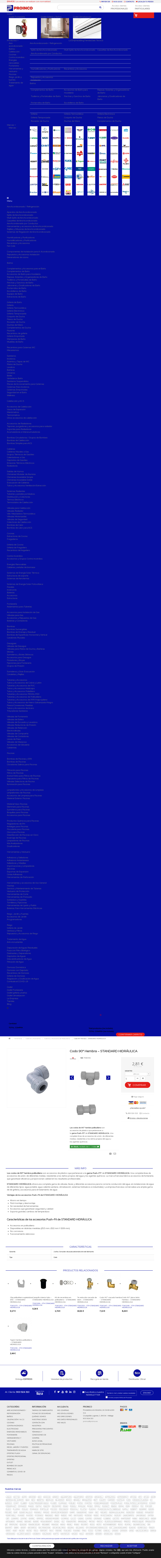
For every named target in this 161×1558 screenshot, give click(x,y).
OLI (63, 1521)
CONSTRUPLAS (116, 1503)
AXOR (153, 1497)
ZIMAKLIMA (108, 1534)
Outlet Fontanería (17, 16)
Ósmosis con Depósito (17, 970)
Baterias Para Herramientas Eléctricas (24, 908)
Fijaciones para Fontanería (19, 663)
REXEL (69, 1524)
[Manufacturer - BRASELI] (80, 138)
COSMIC (152, 1503)
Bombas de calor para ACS (19, 527)
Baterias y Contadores (17, 620)
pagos (10, 1475)
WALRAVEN (47, 1534)
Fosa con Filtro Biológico (18, 950)
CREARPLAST (11, 1506)
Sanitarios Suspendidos (18, 381)
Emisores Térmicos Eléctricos (20, 463)
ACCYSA (17, 1497)
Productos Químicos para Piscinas (23, 820)
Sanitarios (11, 356)
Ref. (81, 1058)
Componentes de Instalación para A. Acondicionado (54, 74)
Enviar (147, 1392)
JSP (7, 1518)
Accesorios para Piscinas (18, 815)
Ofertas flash (13, 1453)
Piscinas (13, 74)
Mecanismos (13, 350)
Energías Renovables (16, 564)
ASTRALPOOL (110, 1497)
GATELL (126, 1509)
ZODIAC (117, 1534)
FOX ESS (54, 1509)
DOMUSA (81, 1506)
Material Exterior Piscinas (18, 798)
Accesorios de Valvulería (18, 744)
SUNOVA (132, 1528)
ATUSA (146, 1497)
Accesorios (12, 595)
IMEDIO (64, 1515)
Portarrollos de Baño (16, 288)
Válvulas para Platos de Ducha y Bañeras (26, 649)
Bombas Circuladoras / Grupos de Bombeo (27, 437)
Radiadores (12, 465)
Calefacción (14, 51)
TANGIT (151, 1528)
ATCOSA (133, 1497)
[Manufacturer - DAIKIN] (34, 153)
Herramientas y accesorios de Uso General (27, 883)
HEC (97, 1512)
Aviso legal (37, 1441)
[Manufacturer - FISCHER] (57, 161)
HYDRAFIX (39, 1515)
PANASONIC (82, 1521)
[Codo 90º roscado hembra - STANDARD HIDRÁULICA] (111, 1284)
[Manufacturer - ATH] (126, 130)
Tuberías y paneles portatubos (21, 494)
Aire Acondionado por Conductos (22, 223)
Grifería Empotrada (16, 336)
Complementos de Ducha (19, 327)
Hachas (10, 885)
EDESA (121, 1506)
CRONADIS (22, 1506)
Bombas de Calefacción (18, 440)
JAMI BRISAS (141, 1515)
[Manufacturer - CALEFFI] (103, 138)
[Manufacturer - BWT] (91, 138)
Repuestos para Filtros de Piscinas (23, 778)
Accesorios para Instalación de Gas (23, 612)
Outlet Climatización (82, 16)
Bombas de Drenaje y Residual (21, 632)
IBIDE (57, 1515)
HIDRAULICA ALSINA (116, 1512)
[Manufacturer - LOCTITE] (103, 184)
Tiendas (10, 1001)
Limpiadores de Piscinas (18, 840)
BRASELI (77, 1500)
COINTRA (88, 1503)
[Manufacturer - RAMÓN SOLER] (114, 192)
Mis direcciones (64, 1416)
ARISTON (89, 1497)
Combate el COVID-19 (17, 981)
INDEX (96, 1515)
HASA (91, 1512)
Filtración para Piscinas (17, 770)
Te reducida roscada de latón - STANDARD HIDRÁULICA (87, 1299)
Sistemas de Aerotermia (18, 578)
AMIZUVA (47, 1497)
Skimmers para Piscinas (18, 806)
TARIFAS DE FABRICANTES (42, 1410)
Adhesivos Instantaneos (18, 860)
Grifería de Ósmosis (16, 976)
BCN (33, 1500)
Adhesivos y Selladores (17, 857)
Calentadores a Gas (16, 457)
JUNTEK (24, 1518)
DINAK (65, 1506)
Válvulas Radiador (15, 511)
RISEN (76, 1524)
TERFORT (43, 1531)
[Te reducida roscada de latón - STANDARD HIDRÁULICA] (88, 1284)
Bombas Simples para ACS (19, 443)
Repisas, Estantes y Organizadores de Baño (27, 277)
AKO (40, 1497)
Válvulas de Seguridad (17, 519)
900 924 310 (105, 2)
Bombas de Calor (15, 525)
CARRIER (111, 1500)
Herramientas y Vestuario (18, 852)
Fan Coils (101, 70)
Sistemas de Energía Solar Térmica (23, 572)
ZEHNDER (89, 1534)
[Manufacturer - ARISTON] (103, 130)
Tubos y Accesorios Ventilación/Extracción (26, 485)
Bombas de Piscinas (16, 761)
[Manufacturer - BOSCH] (68, 138)
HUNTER (29, 1515)
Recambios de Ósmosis (18, 973)
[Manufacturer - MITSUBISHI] (126, 184)
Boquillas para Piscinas (17, 812)
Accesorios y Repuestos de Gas (21, 618)
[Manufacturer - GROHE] (80, 169)
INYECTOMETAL (107, 1515)
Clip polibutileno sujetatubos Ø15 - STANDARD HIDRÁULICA (21, 1299)
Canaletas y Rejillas (15, 674)
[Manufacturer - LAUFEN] (91, 184)
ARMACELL (99, 1497)
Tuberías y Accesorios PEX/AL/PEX (23, 694)
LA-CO (73, 1518)
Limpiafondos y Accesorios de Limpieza (25, 790)
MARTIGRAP (126, 1518)
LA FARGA (65, 1518)
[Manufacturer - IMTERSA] (68, 177)
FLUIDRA (16, 1509)
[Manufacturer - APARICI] (80, 130)
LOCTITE (116, 1518)
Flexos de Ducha (15, 319)
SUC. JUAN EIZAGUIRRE (118, 1528)
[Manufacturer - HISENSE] (126, 169)
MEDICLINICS (144, 1518)
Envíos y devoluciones (139, 1118)
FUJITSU (83, 1509)
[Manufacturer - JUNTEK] (34, 184)
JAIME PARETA (128, 1515)
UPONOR (123, 1531)
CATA (129, 1500)
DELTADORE (56, 1506)
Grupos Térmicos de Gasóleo (20, 454)
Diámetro (129, 1071)
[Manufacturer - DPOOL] (103, 153)
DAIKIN (31, 1506)
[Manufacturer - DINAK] (68, 153)
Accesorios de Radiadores (19, 423)
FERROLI (135, 1506)
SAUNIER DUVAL (139, 1524)
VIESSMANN (10, 1534)
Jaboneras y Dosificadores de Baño (23, 285)
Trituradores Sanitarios (17, 711)
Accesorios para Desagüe (19, 657)
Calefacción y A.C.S (15, 401)
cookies (35, 1447)
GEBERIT (134, 1509)
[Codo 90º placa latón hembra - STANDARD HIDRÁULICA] (133, 1284)
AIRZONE (32, 1497)
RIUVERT (84, 1524)
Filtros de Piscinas (15, 773)
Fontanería (14, 65)
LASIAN (81, 1518)
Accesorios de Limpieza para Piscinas (24, 795)
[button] (12, 40)
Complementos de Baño (18, 271)
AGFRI (24, 1497)
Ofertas (10, 1459)
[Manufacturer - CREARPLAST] (126, 146)
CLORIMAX (63, 1503)
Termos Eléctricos (15, 499)
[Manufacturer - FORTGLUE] (103, 161)
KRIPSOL (40, 1518)
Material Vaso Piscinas (17, 804)
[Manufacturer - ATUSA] (34, 138)
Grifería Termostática (16, 308)
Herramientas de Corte (17, 894)
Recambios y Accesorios (18, 243)
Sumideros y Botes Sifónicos (20, 654)
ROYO (120, 1524)
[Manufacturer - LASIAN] (80, 184)
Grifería (10, 305)
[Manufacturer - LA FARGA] (57, 184)
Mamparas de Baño (16, 339)
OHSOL (57, 1521)
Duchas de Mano (15, 325)
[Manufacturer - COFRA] (68, 146)
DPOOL (97, 1506)
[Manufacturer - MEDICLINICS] (114, 184)
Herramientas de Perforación (20, 877)
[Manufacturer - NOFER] (45, 192)
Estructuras (12, 598)
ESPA (128, 1506)
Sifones (10, 651)
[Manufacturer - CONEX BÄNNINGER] (91, 146)
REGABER (46, 1524)
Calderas (11, 449)
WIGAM (75, 1534)
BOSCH (69, 1500)
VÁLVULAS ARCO (142, 1531)
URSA (131, 1531)
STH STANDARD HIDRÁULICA (96, 1528)
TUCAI (90, 1531)
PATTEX (92, 1521)
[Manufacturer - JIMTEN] (114, 177)
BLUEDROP (60, 1500)
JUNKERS (15, 1518)
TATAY (8, 1531)
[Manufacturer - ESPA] (126, 153)
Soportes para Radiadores (19, 429)
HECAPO (104, 1512)
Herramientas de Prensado (19, 897)
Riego (9, 925)
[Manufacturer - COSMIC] (114, 146)
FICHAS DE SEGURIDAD (41, 1413)
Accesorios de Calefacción (19, 406)
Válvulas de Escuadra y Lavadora (22, 722)
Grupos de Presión (15, 666)
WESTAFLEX (65, 1534)
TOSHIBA (76, 1531)
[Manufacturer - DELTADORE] (57, 153)
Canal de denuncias (41, 1453)
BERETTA (40, 1500)
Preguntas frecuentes (42, 1429)
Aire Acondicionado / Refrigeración (46, 43)
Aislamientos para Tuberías (19, 606)
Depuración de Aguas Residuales (22, 947)
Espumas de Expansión (18, 871)
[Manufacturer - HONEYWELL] (34, 177)
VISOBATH (37, 1534)
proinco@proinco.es (90, 1421)
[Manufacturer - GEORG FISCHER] (57, 169)
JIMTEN (150, 1515)
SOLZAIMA (80, 1528)
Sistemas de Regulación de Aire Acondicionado (52, 61)
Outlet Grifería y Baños (51, 16)
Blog (9, 1004)
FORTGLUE (44, 1509)
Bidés (9, 375)
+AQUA (9, 1497)
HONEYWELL (11, 1515)
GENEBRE (143, 1509)
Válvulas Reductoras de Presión (21, 725)
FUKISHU (92, 1509)
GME (15, 1512)
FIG (142, 1506)
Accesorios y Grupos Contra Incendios (25, 558)
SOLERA (71, 1528)
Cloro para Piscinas (16, 832)
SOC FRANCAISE (45, 1528)
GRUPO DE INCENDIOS (59, 1512)
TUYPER (98, 1531)
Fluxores (11, 330)
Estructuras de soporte (17, 575)
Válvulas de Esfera (15, 719)
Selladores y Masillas (16, 863)
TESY (51, 1531)
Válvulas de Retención (17, 728)
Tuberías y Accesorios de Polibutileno (24, 696)
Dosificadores (13, 846)
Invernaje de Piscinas (16, 837)
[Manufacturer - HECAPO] (103, 169)
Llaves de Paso (14, 739)
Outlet (9, 987)
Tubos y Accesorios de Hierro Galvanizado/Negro (30, 702)
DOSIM (90, 1506)
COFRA (80, 1503)
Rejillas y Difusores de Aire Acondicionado (49, 57)
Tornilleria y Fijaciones (17, 902)
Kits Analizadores (15, 843)
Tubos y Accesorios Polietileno (21, 691)
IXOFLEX (118, 1515)
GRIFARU (37, 1512)
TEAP (15, 1531)
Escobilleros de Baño (17, 291)
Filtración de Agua (15, 961)
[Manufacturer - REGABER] (126, 192)
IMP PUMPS (78, 1515)
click (118, 1550)
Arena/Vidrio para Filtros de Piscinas (24, 775)
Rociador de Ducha (16, 322)
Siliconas (11, 868)
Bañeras (11, 370)
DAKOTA (47, 1506)
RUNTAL (128, 1524)
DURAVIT (105, 1506)
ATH (140, 1497)
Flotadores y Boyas (16, 660)
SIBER (16, 1528)
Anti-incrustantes (15, 942)
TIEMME (59, 1531)
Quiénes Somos (39, 1416)
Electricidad (12, 1429)
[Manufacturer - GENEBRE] (45, 169)
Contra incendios (17, 57)
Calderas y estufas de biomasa (21, 567)
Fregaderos (12, 539)
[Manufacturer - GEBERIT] (34, 169)
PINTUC (100, 1521)
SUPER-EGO (142, 1528)
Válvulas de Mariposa (17, 742)
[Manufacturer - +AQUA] (34, 130)
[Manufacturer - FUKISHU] (126, 161)
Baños (12, 49)
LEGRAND (98, 1518)
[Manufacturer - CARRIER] (114, 138)
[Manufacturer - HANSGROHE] (91, 169)
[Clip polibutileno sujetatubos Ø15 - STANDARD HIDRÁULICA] (21, 1284)
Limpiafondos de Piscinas (18, 792)
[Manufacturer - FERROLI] (45, 161)
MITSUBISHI (10, 1521)
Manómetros (13, 412)
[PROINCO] (30, 8)
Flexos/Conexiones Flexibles (20, 705)
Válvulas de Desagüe (16, 646)
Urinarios (11, 373)
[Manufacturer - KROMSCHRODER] (45, 184)
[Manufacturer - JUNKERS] (126, 177)
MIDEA (153, 1518)
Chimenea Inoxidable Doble (19, 480)
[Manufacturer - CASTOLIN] (126, 138)
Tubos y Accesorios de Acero (20, 708)
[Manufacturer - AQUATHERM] (91, 130)
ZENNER (98, 1534)
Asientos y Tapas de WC (18, 361)
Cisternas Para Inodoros (18, 387)
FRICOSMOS (63, 1509)
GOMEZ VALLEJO (25, 1512)
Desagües (11, 643)
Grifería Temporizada (16, 313)
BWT (96, 1500)
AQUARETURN (66, 1497)
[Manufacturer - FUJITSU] (114, 161)
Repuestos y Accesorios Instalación (23, 254)
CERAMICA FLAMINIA (140, 1500)
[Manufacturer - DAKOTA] (45, 153)
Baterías (11, 592)
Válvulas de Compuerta (17, 733)
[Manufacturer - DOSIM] (91, 153)
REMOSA (55, 1524)
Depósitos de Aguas (16, 956)
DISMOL (73, 1506)
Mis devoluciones (65, 1413)
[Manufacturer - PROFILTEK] (103, 192)
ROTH (99, 1524)
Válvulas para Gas (15, 615)
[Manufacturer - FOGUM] (80, 161)
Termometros (13, 415)
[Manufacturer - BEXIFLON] (57, 138)
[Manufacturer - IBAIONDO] (45, 177)
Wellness (11, 395)
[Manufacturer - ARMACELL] (114, 130)
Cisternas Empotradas (17, 389)
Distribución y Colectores (18, 497)
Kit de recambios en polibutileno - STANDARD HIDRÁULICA (65, 1299)
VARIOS (153, 1531)
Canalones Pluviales (16, 637)
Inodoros (11, 358)
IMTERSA (88, 1515)
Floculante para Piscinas (18, 829)
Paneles (10, 587)
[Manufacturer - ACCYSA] (45, 130)
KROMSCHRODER (52, 1518)
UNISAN (115, 1531)
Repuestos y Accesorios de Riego (22, 933)
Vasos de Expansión (16, 409)
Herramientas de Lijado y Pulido (21, 905)
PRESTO (127, 1521)
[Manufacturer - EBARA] (114, 153)
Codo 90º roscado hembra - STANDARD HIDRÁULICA (111, 1299)
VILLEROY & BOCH (24, 1534)
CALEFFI (103, 1500)
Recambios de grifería (17, 333)
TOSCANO (67, 1531)
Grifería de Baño (37, 110)
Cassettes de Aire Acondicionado (22, 220)
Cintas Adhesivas (14, 874)
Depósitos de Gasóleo (17, 460)
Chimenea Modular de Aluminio (21, 474)
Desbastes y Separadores (19, 953)
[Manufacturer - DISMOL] (80, 153)
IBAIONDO (49, 1515)
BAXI (28, 1500)
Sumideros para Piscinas (18, 809)
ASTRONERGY (123, 1497)
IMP (70, 1515)
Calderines (12, 747)
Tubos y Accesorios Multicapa (21, 688)
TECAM (22, 1531)
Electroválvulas (14, 730)
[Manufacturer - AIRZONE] (57, 130)
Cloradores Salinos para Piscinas (22, 764)
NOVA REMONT (46, 1521)
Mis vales (61, 1423)
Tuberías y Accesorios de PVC (21, 685)
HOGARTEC (149, 1512)
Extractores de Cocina (17, 536)
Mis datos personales (67, 1419)
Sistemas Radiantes (16, 491)
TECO (36, 1531)
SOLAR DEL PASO (59, 1528)
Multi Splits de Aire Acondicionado (22, 217)
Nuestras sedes (39, 1419)
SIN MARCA (32, 1528)
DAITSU (39, 1506)
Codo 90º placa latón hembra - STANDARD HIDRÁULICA (131, 1299)
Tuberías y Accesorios (17, 680)
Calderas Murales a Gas (18, 451)
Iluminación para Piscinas (18, 784)
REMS (63, 1524)
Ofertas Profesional (16, 1456)
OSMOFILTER (71, 1521)
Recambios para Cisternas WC (21, 347)
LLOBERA (107, 1518)
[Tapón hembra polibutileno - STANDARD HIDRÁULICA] (21, 1326)
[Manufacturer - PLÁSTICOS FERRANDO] (80, 192)
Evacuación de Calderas (18, 482)
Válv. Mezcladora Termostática (21, 513)
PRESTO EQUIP (138, 1521)
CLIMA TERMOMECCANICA (39, 1503)
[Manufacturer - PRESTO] (91, 192)
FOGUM (25, 1509)
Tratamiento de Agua (16, 939)
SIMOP (23, 1528)
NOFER (36, 1521)
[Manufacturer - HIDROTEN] (114, 169)
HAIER (72, 1512)
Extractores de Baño (40, 106)
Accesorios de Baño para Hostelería (24, 274)
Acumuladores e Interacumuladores (23, 432)
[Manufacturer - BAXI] (45, 138)
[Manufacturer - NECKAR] (34, 192)
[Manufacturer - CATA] (34, 146)
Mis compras (63, 1410)
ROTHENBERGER (109, 1524)
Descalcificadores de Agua (19, 959)
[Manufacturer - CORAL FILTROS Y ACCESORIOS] (103, 146)
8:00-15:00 (118, 2)
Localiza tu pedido (145, 2)
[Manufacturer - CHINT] (45, 146)
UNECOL (107, 1531)
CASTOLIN (121, 1500)
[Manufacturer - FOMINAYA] (91, 161)
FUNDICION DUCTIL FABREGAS (109, 1509)
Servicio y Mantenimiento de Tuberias (24, 888)
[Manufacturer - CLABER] (57, 146)
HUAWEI (21, 1515)
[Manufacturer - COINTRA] (80, 146)
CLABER (24, 1503)
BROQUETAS (87, 1500)
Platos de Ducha (14, 364)
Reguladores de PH (16, 823)
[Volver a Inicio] (9, 1038)
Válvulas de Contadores (18, 736)
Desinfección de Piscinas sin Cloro (22, 835)
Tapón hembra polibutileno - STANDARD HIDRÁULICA (21, 1342)
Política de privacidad (42, 1444)
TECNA (29, 1531)
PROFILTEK (14, 1524)
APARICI (56, 1497)
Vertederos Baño (15, 378)
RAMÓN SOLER (34, 1524)
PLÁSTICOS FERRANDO (113, 1521)
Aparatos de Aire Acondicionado (45, 46)
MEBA (135, 1518)
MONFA (20, 1521)
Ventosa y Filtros (14, 930)
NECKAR (28, 1521)
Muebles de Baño (15, 341)
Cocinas (13, 54)
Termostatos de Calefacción (20, 502)
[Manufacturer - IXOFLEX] (91, 177)
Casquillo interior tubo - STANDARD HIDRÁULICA (43, 1298)
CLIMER (54, 1503)
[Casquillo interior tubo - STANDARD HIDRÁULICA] (43, 1284)
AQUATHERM (79, 1497)
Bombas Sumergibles (17, 629)
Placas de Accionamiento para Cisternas (25, 384)
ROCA (92, 1524)
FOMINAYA (34, 1509)
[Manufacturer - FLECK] (68, 161)
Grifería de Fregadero (17, 547)
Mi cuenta (62, 1406)
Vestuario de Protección (18, 891)
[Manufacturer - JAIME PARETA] (103, 177)
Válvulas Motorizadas (17, 516)
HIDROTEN (130, 1512)
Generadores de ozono (74, 78)
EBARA (114, 1506)
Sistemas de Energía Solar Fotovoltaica (25, 584)
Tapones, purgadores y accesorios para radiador (29, 426)
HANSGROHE (82, 1512)
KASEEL (32, 1518)
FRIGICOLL (74, 1509)
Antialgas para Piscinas (17, 826)
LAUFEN (89, 1518)
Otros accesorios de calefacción (22, 418)
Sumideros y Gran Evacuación (21, 671)
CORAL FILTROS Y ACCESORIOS (135, 1503)
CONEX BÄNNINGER (101, 1503)
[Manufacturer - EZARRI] (34, 161)
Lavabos (11, 367)
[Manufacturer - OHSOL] (57, 192)
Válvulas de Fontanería (17, 716)
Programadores (14, 919)
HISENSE (140, 1512)
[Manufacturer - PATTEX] (68, 192)
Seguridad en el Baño (17, 392)
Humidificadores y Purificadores (21, 240)
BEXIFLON (50, 1500)
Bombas (11, 626)
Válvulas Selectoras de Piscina (21, 781)
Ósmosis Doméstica (16, 967)
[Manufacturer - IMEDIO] (57, 177)
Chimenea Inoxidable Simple (20, 477)
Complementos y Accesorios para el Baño (49, 86)
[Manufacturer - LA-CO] (68, 184)
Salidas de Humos (15, 471)
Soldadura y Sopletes (17, 899)
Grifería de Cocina (15, 544)
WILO (82, 1534)
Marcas (12, 127)
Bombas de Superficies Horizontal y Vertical (27, 634)
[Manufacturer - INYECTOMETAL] (80, 177)
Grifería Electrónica (15, 311)
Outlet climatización (16, 995)
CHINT (16, 1503)
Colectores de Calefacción (19, 522)
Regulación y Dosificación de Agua (23, 978)
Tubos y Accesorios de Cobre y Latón (24, 682)
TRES (84, 1531)
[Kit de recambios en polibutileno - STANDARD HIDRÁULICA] (66, 1284)
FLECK (8, 1509)
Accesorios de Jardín (17, 916)
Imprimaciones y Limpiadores (20, 866)
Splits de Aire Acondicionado (20, 215)
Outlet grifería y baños (17, 992)
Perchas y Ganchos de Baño (20, 282)
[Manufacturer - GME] (68, 169)
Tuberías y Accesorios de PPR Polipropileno (27, 699)
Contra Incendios (15, 556)
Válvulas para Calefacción (18, 508)
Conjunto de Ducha (16, 316)
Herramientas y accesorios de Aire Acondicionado (87, 53)
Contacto (130, 2)
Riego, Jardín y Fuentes (17, 914)
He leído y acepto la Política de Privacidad (120, 1397)
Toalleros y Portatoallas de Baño (22, 279)
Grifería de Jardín (15, 928)
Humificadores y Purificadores (44, 65)
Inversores (12, 589)
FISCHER (149, 1506)
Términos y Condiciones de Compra (39, 1435)
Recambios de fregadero (18, 550)
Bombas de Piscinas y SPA (19, 758)
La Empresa (12, 998)
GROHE (46, 1512)
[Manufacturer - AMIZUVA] (68, 130)
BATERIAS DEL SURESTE (15, 1500)
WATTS (56, 1534)
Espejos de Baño (105, 102)
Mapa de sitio (38, 1450)
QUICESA (23, 1524)
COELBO (72, 1503)
